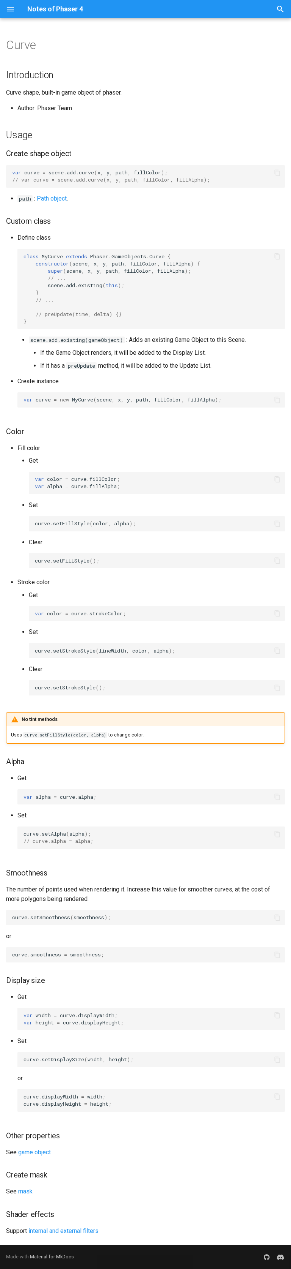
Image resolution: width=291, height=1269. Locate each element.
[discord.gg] (280, 1257)
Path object (52, 198)
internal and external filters (63, 1230)
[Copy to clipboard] (277, 172)
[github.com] (267, 1257)
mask (25, 1191)
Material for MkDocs (52, 1257)
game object (34, 1152)
